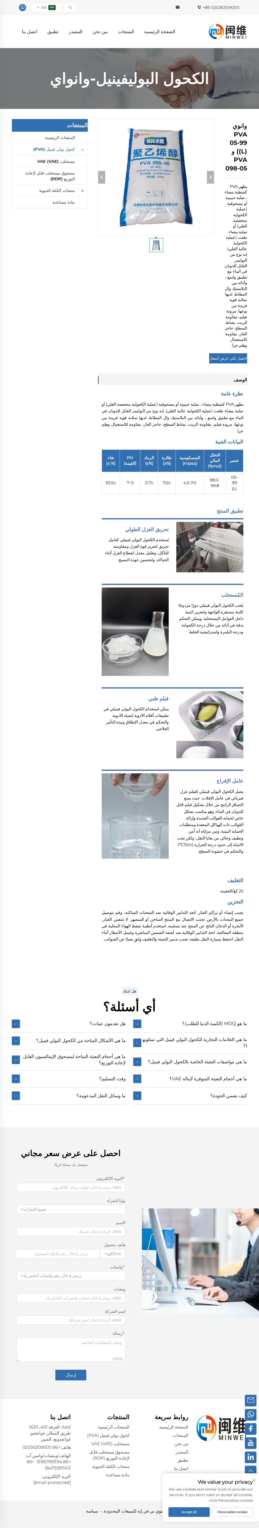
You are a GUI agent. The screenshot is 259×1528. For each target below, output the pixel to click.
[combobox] (70, 1209)
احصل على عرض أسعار (228, 358)
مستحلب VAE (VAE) (56, 161)
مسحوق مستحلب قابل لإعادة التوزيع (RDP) (50, 176)
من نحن (100, 31)
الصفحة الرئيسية (159, 31)
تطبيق (53, 31)
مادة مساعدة (64, 202)
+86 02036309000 (221, 7)
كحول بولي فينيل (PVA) (54, 149)
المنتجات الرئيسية (60, 137)
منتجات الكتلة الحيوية (57, 190)
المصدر (75, 31)
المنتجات (126, 31)
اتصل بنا (29, 31)
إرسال (71, 1375)
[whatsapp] (22, 7)
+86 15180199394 (53, 1461)
